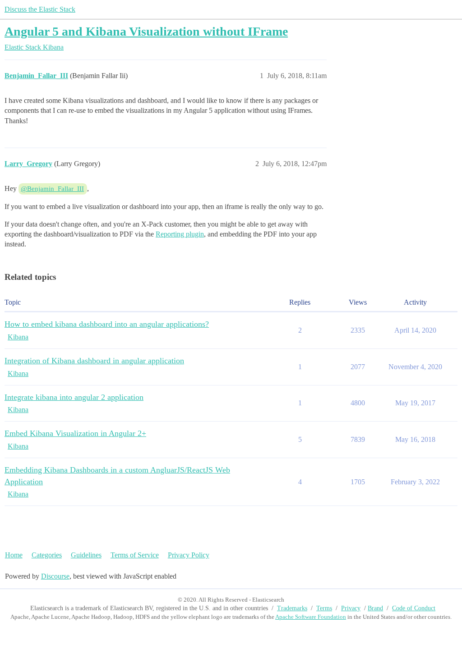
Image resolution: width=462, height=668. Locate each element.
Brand (375, 608)
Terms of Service (135, 555)
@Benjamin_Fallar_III (52, 188)
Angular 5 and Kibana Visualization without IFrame (146, 31)
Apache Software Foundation (310, 616)
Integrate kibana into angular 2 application (74, 397)
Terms (324, 608)
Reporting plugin (180, 234)
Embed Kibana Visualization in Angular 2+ (75, 433)
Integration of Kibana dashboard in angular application (94, 360)
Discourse (55, 576)
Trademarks (292, 608)
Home (14, 555)
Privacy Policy (188, 555)
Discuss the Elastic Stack (40, 9)
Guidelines (86, 555)
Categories (47, 555)
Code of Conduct (413, 608)
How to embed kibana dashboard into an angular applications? (107, 324)
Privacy (350, 608)
